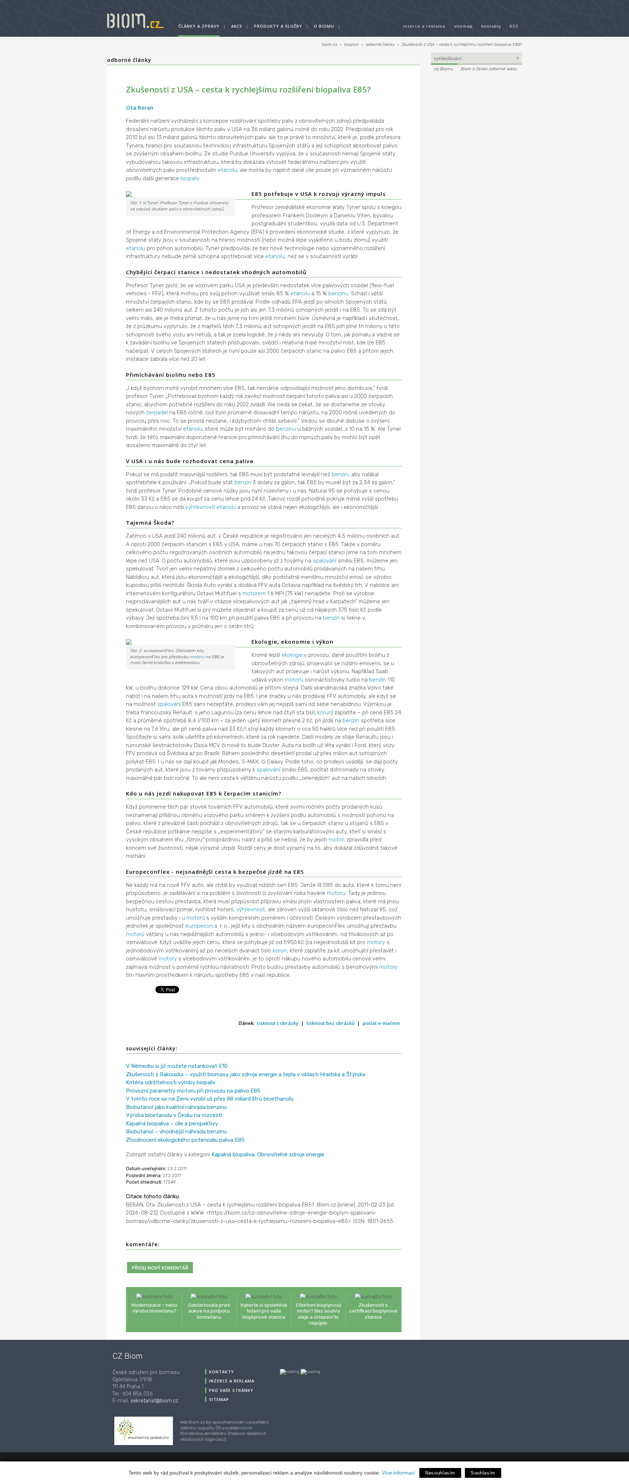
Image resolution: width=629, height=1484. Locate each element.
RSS (514, 26)
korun (324, 712)
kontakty (491, 26)
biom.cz (329, 44)
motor (336, 839)
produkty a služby (278, 26)
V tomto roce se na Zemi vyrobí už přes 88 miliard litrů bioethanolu (209, 1099)
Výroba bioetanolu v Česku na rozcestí (174, 1115)
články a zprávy (198, 26)
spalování (324, 560)
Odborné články (129, 59)
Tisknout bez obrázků (330, 1023)
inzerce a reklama (424, 26)
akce (236, 26)
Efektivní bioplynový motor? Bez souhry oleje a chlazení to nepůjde (318, 1314)
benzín (377, 679)
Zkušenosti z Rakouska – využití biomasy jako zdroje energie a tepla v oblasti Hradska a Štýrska (245, 1074)
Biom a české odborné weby (489, 68)
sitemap (463, 26)
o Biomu (324, 26)
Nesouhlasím (440, 1473)
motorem (254, 593)
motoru (197, 656)
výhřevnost (250, 909)
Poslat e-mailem (381, 1023)
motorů (195, 918)
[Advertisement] (476, 122)
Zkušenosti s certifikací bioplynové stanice (373, 1310)
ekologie (291, 655)
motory (376, 942)
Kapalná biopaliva (232, 1154)
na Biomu (443, 68)
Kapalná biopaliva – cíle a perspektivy (172, 1123)
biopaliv (190, 178)
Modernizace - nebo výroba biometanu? (154, 1308)
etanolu (227, 170)
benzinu (338, 293)
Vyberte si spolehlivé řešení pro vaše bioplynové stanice (263, 1310)
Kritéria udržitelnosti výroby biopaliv (170, 1082)
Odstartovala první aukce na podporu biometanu (209, 1310)
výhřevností (200, 507)
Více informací (398, 1473)
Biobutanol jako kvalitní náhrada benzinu (176, 1107)
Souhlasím (483, 1473)
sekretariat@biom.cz (154, 1401)
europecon (199, 926)
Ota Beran (139, 107)
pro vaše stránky (231, 1390)
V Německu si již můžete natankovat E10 (177, 1066)
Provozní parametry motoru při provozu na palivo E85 (193, 1091)
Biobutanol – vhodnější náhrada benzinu (176, 1131)
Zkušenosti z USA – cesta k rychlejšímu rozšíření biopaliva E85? (462, 44)
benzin (340, 474)
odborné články (380, 44)
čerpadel (157, 412)
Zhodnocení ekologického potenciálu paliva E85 (185, 1140)
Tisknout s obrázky (277, 1023)
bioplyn (351, 44)
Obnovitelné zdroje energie (290, 1154)
